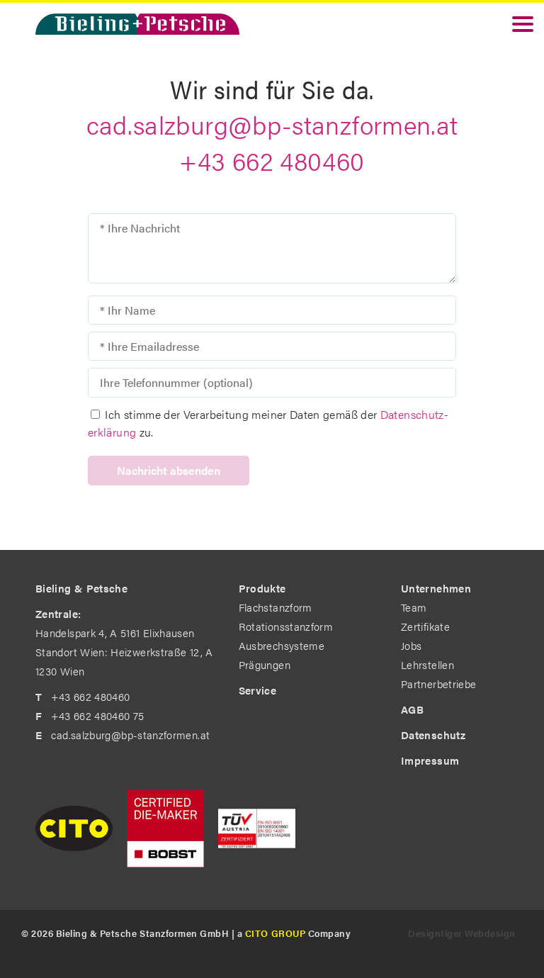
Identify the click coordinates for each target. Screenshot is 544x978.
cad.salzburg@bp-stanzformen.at (272, 124)
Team (413, 607)
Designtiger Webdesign (462, 933)
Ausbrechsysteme (281, 645)
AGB (412, 709)
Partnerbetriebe (438, 683)
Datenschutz (433, 734)
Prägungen (264, 664)
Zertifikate (425, 626)
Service (258, 689)
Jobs (411, 645)
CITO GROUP (275, 933)
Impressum (430, 760)
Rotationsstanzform (286, 626)
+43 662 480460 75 (97, 715)
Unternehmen (436, 587)
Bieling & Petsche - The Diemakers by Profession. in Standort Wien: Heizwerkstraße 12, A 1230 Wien (137, 24)
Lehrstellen (427, 664)
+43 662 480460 (271, 160)
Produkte (262, 587)
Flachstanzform (275, 607)
